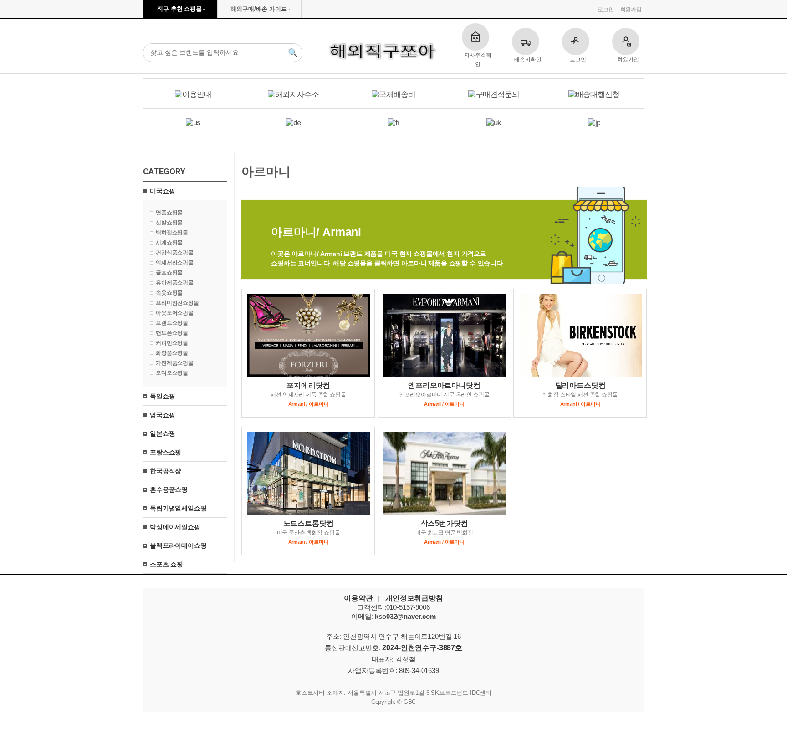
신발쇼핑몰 (169, 222)
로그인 (606, 9)
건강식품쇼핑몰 (175, 253)
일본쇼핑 (162, 433)
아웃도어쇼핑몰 (175, 313)
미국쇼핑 (162, 190)
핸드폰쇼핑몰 (172, 333)
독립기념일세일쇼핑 (178, 508)
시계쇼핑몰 (169, 243)
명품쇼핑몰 (169, 212)
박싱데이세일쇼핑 (175, 526)
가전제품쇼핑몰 (175, 363)
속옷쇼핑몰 (169, 293)
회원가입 (631, 9)
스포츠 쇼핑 (166, 564)
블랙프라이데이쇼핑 (178, 545)
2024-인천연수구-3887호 (422, 648)
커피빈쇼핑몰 (172, 343)
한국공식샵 (165, 470)
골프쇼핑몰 (169, 273)
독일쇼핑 (162, 396)
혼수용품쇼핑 (169, 489)
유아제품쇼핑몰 (175, 283)
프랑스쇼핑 (165, 452)
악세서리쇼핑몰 (175, 263)
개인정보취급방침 (414, 598)
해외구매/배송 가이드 (258, 8)
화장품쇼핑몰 (172, 353)
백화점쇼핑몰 (172, 232)
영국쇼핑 (162, 414)
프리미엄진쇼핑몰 (177, 303)
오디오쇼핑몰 (172, 373)
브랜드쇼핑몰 (172, 323)
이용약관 (358, 598)
